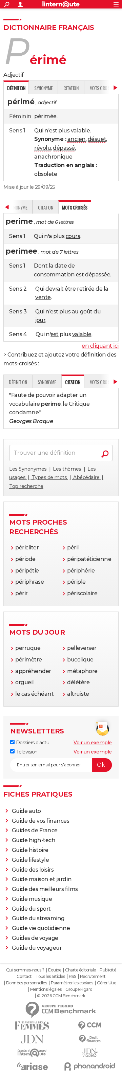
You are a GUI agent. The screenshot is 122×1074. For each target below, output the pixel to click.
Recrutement (93, 976)
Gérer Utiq (106, 983)
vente (43, 297)
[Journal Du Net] (32, 1039)
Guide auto (26, 811)
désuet (97, 139)
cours (73, 236)
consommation (54, 274)
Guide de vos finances (40, 821)
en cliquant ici (100, 346)
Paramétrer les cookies (72, 983)
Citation (70, 87)
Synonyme (43, 87)
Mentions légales (45, 989)
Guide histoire (30, 850)
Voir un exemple (93, 743)
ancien (76, 139)
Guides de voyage (35, 938)
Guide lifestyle (30, 860)
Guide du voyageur (37, 948)
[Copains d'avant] (32, 1053)
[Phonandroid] (90, 1066)
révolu (42, 148)
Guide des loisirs (33, 870)
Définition (18, 381)
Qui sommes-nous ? (25, 970)
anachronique (53, 156)
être (70, 289)
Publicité (108, 970)
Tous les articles (50, 976)
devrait (54, 289)
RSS (72, 976)
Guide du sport (31, 909)
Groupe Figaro (78, 989)
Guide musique (32, 899)
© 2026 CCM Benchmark (61, 996)
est (53, 130)
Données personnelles (26, 983)
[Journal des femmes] (32, 1025)
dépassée (97, 274)
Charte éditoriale (80, 970)
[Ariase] (32, 1066)
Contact (24, 976)
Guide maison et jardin (42, 879)
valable (80, 130)
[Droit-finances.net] (90, 1039)
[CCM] (90, 1025)
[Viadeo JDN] (90, 1053)
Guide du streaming (38, 918)
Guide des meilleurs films (45, 889)
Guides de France (35, 830)
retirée (86, 289)
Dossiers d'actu (32, 743)
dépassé (64, 148)
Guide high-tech (34, 840)
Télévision (26, 752)
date (61, 265)
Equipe (54, 970)
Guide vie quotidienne (41, 928)
